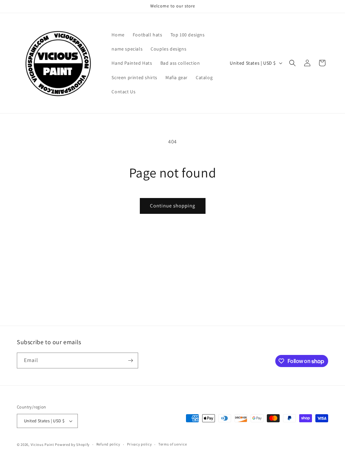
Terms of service (172, 444)
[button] (292, 63)
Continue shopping (172, 205)
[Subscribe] (130, 360)
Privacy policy (139, 444)
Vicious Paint (42, 444)
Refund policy (108, 444)
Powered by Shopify (72, 444)
